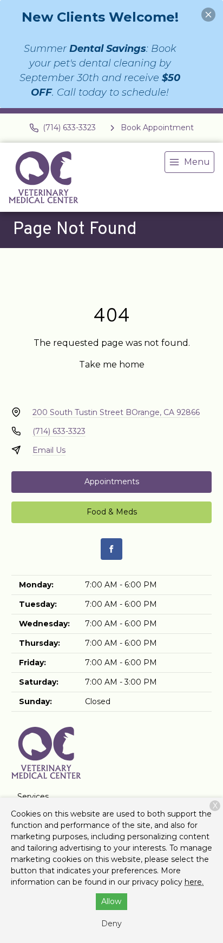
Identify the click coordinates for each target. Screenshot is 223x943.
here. (194, 882)
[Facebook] (111, 549)
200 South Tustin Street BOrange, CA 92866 (116, 412)
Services (33, 796)
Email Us (48, 450)
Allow (111, 901)
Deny (111, 923)
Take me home (112, 364)
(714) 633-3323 (59, 431)
